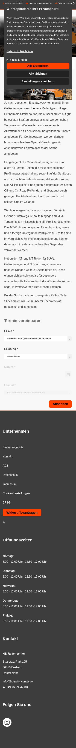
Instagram (7, 722)
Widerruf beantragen (21, 512)
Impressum (9, 484)
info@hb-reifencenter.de (40, 3)
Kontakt (7, 456)
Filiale (9, 331)
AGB (6, 465)
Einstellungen (18, 59)
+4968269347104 (14, 3)
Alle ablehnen (38, 73)
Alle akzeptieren (38, 65)
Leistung (11, 348)
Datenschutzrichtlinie (20, 51)
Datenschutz (10, 474)
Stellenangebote (13, 447)
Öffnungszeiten (65, 3)
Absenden (60, 404)
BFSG (6, 502)
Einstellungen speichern (38, 81)
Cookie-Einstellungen (16, 493)
